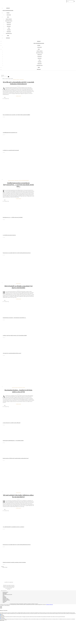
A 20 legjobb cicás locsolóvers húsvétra (9, 235)
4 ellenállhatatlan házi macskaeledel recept (10, 132)
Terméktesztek (9, 22)
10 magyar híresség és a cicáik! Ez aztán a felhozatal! (11, 422)
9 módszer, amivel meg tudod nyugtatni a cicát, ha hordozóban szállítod (15, 335)
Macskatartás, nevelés (39, 52)
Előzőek (2, 566)
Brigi (5, 97)
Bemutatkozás (39, 47)
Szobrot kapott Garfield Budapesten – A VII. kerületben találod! (13, 440)
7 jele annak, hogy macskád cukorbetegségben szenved (12, 353)
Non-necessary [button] (2, 617)
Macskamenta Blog (13, 603)
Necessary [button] (1, 614)
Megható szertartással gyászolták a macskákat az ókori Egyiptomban (14, 562)
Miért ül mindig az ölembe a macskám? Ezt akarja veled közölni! (18, 287)
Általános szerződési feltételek (19, 603)
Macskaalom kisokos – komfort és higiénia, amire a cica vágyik (18, 391)
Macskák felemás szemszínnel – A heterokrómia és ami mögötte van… (14, 317)
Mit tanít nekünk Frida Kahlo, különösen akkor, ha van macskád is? (18, 496)
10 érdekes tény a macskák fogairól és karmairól (11, 150)
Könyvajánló (9, 26)
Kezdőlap (38, 41)
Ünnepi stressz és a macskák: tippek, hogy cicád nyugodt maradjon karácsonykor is (17, 252)
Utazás (4, 602)
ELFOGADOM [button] (2, 605)
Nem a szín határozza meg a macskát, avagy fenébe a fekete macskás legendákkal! (16, 114)
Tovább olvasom (18, 198)
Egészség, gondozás (16, 79)
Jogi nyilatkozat (29, 603)
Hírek (8, 35)
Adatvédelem (25, 603)
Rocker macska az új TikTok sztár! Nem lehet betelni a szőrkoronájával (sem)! (16, 458)
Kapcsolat (39, 69)
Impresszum (36, 603)
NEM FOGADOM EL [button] (7, 605)
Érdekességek (9, 31)
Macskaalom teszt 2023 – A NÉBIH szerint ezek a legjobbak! (13, 217)
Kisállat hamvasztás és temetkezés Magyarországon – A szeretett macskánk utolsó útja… (18, 184)
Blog (39, 49)
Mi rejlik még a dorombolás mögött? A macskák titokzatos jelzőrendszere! (18, 83)
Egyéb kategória (18, 283)
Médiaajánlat (33, 603)
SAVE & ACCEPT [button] (2, 620)
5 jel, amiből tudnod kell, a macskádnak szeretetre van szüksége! (13, 526)
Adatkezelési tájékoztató (49, 604)
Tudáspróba (39, 61)
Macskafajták (9, 24)
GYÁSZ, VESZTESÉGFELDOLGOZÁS (8, 10)
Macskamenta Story (9, 33)
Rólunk (8, 12)
